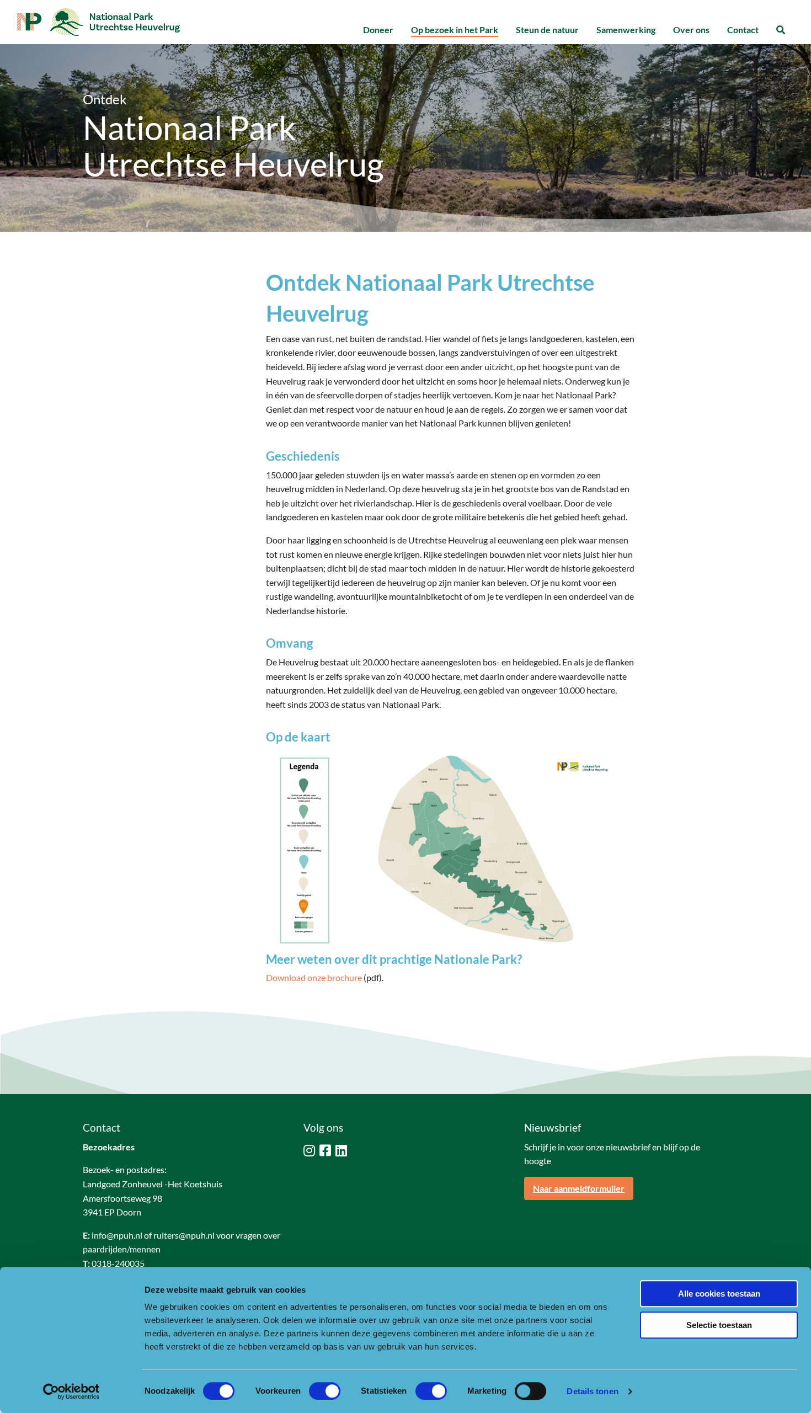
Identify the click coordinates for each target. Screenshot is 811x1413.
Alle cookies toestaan (719, 1293)
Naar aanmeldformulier (579, 1188)
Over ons (691, 29)
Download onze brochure (314, 977)
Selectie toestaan (719, 1325)
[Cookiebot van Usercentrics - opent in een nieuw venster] (71, 1391)
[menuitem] (378, 30)
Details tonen (592, 1391)
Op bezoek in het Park (454, 29)
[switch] (324, 1391)
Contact (743, 29)
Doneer (378, 29)
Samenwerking (625, 29)
